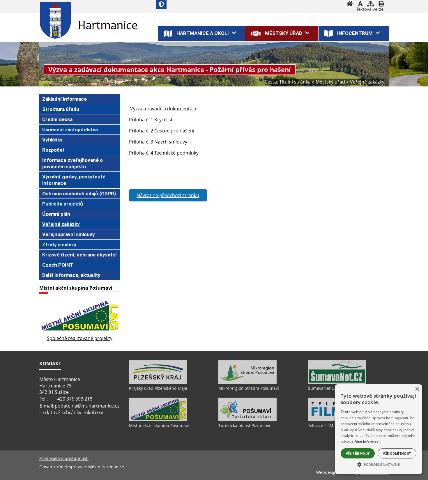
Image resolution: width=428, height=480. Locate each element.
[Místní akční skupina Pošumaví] (158, 419)
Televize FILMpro (324, 425)
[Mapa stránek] (370, 4)
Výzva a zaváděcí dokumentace (163, 108)
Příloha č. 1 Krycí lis (150, 119)
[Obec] (56, 20)
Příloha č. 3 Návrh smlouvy (158, 142)
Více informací (367, 441)
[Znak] (161, 4)
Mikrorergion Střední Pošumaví (248, 388)
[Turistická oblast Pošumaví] (247, 419)
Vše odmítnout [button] (397, 453)
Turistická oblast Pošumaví (244, 425)
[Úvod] (349, 4)
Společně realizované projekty (79, 338)
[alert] (378, 429)
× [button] (417, 389)
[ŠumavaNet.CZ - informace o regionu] (337, 382)
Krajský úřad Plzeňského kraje (158, 388)
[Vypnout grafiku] (360, 4)
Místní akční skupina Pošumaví (159, 425)
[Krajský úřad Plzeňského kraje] (158, 382)
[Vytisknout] (381, 4)
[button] (378, 464)
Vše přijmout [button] (358, 453)
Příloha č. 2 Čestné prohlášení (161, 130)
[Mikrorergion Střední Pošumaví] (247, 382)
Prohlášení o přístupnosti (64, 458)
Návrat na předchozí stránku (168, 195)
